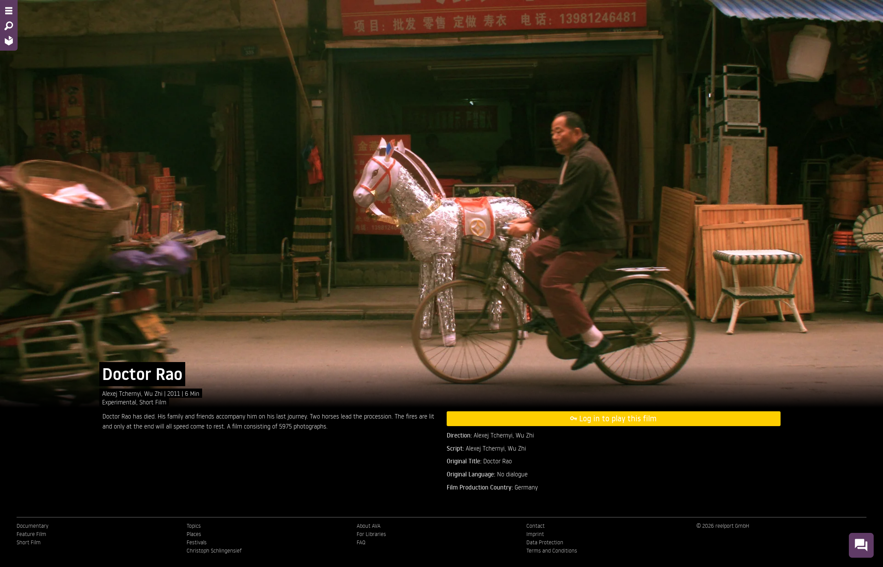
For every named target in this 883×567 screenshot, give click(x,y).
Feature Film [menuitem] (31, 533)
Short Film (152, 402)
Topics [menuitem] (194, 525)
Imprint (535, 533)
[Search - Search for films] (8, 25)
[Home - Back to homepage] (8, 40)
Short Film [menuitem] (29, 542)
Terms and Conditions (551, 550)
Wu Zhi (154, 393)
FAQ (361, 542)
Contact (535, 525)
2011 (174, 393)
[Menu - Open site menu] (8, 10)
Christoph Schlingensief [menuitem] (214, 550)
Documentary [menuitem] (32, 525)
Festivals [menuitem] (197, 542)
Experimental (119, 402)
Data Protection (544, 542)
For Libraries (371, 533)
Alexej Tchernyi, (123, 393)
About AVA (368, 525)
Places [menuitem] (194, 533)
